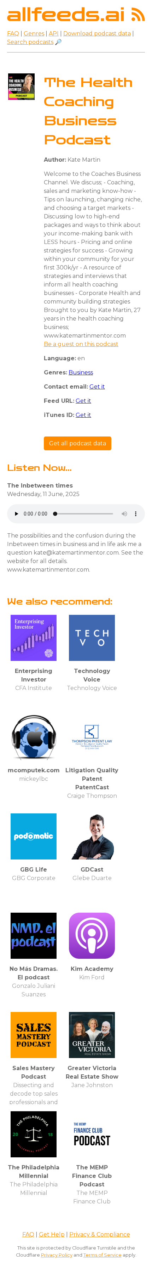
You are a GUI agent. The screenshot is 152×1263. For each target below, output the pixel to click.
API (54, 33)
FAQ (13, 33)
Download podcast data (97, 33)
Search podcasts (30, 42)
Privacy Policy (56, 1255)
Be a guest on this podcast (81, 344)
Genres (34, 33)
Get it (97, 386)
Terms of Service (102, 1255)
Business (81, 372)
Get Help (52, 1234)
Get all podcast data (77, 443)
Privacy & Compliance (99, 1234)
